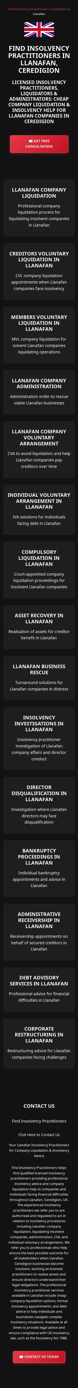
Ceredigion (60, 9)
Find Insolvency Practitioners (28, 9)
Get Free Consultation (39, 144)
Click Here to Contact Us (39, 1134)
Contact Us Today (39, 1357)
